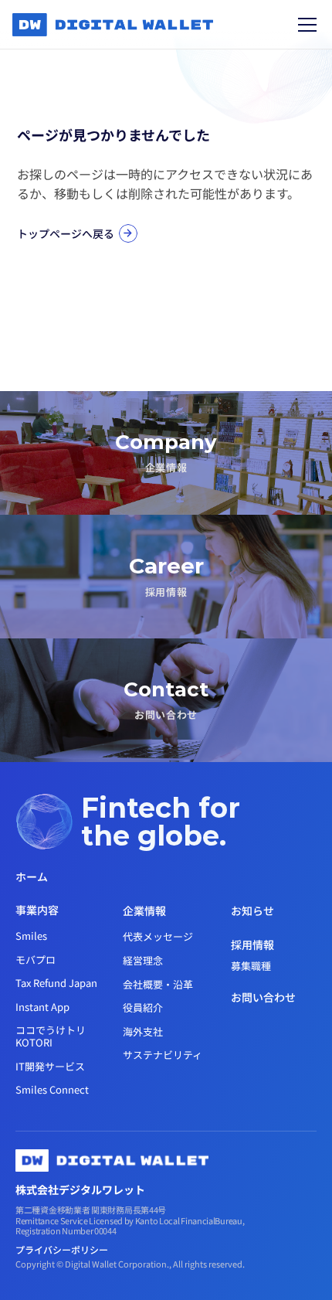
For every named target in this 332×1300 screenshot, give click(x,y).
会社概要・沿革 (158, 984)
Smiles (31, 935)
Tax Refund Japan (56, 982)
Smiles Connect (52, 1089)
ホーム (31, 876)
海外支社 (143, 1031)
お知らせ (252, 910)
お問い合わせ (263, 997)
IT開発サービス (50, 1066)
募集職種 (251, 965)
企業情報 (144, 910)
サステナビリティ (162, 1054)
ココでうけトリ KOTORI (51, 1036)
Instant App (42, 1006)
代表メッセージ (158, 936)
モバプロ (35, 959)
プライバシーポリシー (62, 1249)
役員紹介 (143, 1007)
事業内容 (37, 909)
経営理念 (143, 960)
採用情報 (252, 944)
